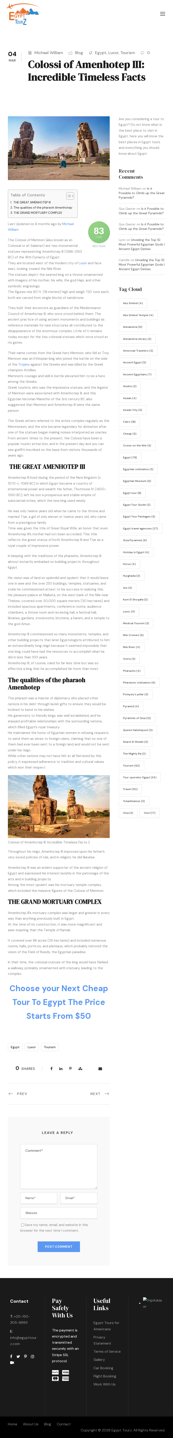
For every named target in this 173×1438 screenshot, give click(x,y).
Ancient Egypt (134, 362)
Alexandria (132, 327)
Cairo (129, 422)
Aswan (130, 398)
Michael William (48, 52)
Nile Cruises (133, 635)
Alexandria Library (137, 339)
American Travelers (138, 350)
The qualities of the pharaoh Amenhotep (43, 208)
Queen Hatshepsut (138, 730)
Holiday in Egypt (136, 552)
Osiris (129, 659)
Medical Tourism (136, 623)
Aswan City (132, 410)
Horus (129, 564)
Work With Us (104, 1384)
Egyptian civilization (138, 469)
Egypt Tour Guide (136, 505)
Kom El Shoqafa (135, 599)
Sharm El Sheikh (135, 742)
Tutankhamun (134, 801)
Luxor (113, 52)
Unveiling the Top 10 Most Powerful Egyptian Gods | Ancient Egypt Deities (142, 244)
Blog (79, 52)
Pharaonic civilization (139, 682)
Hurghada (131, 576)
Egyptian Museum (137, 481)
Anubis (130, 386)
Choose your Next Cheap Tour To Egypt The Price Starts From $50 (58, 1002)
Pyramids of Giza (137, 718)
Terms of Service (107, 1351)
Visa (128, 813)
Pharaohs (132, 671)
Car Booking (103, 1368)
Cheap (130, 434)
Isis (127, 588)
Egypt (101, 52)
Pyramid (131, 706)
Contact (64, 1424)
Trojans (24, 364)
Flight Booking (104, 1376)
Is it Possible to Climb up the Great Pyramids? (142, 193)
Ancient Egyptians (137, 374)
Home (12, 1424)
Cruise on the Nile (137, 445)
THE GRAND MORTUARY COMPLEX (38, 213)
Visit (149, 813)
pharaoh (21, 698)
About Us (31, 1424)
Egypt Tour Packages (139, 516)
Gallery (99, 1359)
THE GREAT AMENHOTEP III (32, 202)
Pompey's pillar (135, 694)
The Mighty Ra (134, 753)
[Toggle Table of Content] (68, 196)
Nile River (131, 647)
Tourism (127, 52)
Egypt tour (132, 493)
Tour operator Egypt (140, 777)
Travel (130, 789)
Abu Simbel (133, 303)
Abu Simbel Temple (138, 315)
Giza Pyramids (135, 540)
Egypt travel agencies (140, 528)
